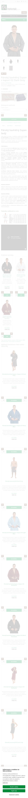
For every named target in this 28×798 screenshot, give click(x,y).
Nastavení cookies (14, 794)
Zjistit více (5, 782)
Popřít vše (14, 790)
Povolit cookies (14, 787)
